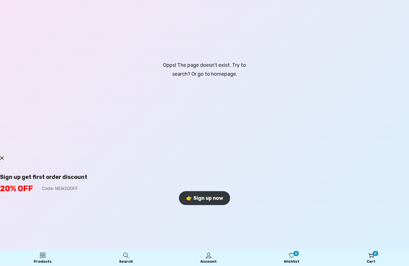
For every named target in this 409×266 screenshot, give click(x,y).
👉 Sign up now (204, 198)
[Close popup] (2, 158)
